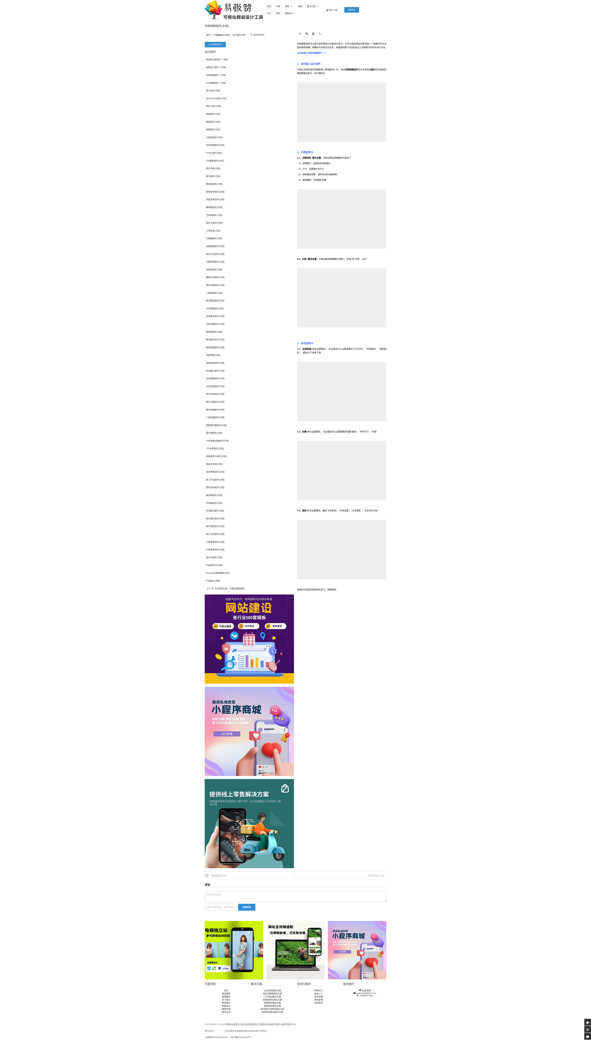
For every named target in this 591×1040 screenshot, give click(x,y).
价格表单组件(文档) (215, 549)
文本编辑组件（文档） (216, 83)
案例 (300, 6)
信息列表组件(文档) (215, 386)
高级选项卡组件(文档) (216, 456)
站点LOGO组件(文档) (216, 98)
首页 (269, 6)
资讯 (278, 13)
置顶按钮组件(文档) (215, 300)
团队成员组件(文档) (215, 487)
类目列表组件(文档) (215, 394)
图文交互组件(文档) (215, 254)
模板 (287, 6)
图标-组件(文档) (213, 106)
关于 (269, 13)
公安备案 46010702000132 (216, 1037)
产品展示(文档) (213, 581)
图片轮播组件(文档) (215, 402)
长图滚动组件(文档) (215, 261)
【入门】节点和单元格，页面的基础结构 (225, 588)
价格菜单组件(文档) (215, 542)
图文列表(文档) (213, 168)
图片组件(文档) (213, 90)
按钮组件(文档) (213, 122)
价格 (278, 6)
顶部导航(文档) (213, 355)
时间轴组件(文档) (214, 503)
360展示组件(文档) (215, 510)
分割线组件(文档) (214, 137)
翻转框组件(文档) (214, 207)
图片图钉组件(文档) (215, 518)
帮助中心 (289, 13)
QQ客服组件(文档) (215, 308)
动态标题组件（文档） (216, 75)
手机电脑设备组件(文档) (217, 440)
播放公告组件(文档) (215, 277)
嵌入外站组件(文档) (215, 479)
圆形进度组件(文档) (215, 285)
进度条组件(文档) (214, 269)
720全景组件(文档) (215, 448)
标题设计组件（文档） (216, 67)
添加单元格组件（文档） (218, 59)
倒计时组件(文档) (214, 557)
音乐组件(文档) (213, 176)
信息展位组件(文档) (215, 371)
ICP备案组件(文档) (215, 160)
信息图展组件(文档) (215, 378)
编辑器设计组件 (222, 35)
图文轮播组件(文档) (215, 409)
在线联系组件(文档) (215, 316)
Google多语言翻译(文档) (218, 573)
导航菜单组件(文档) (215, 199)
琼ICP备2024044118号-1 (241, 1037)
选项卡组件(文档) (214, 223)
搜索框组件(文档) (214, 332)
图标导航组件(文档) (215, 347)
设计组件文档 (239, 35)
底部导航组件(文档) (215, 363)
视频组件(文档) (213, 114)
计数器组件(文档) (214, 238)
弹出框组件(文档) (214, 495)
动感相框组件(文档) (215, 246)
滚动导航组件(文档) (215, 472)
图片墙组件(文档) (214, 433)
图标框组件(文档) (214, 184)
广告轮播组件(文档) (215, 417)
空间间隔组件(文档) (215, 145)
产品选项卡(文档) (214, 565)
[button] (351, 10)
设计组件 (210, 52)
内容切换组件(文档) (215, 324)
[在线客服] (587, 1022)
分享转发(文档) (213, 230)
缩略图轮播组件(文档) (216, 425)
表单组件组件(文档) (215, 192)
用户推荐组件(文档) (215, 526)
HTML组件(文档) (214, 153)
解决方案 (311, 6)
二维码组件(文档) (214, 293)
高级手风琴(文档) (214, 464)
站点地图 (219, 1031)
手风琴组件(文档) (214, 215)
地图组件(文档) (213, 129)
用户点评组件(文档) (215, 534)
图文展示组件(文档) (215, 339)
